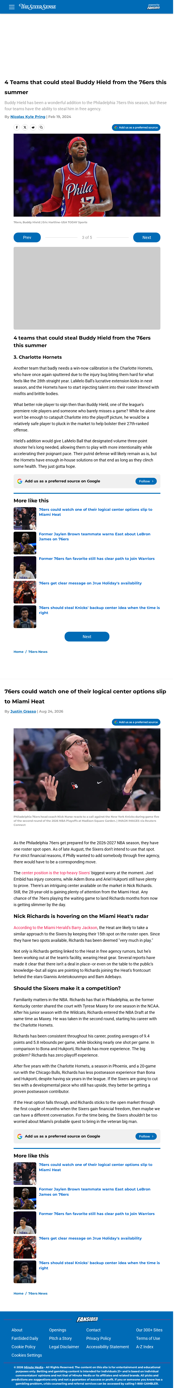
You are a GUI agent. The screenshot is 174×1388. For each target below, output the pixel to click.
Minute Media (33, 1367)
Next (147, 237)
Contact (93, 1330)
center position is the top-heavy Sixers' (56, 872)
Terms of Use (148, 1338)
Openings (57, 1330)
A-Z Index (144, 1346)
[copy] (41, 127)
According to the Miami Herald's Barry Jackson (55, 927)
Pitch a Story (60, 1338)
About (17, 1330)
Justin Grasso (23, 711)
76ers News (37, 652)
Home (19, 652)
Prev (27, 237)
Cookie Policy (24, 1346)
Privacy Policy (98, 1338)
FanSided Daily (25, 1338)
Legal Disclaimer (64, 1346)
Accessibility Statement (107, 1346)
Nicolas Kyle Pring (27, 117)
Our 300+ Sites (149, 1330)
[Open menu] (11, 7)
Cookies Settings (27, 1355)
